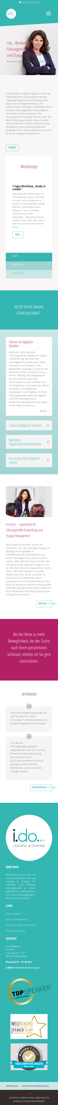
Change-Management (17, 919)
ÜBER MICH (42, 603)
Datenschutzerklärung (35, 1086)
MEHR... (18, 235)
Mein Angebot (13, 913)
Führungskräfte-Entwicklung (20, 925)
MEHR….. (44, 411)
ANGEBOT (12, 147)
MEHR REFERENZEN (39, 787)
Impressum (12, 1086)
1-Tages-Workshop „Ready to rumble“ (29, 187)
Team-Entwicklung (15, 930)
